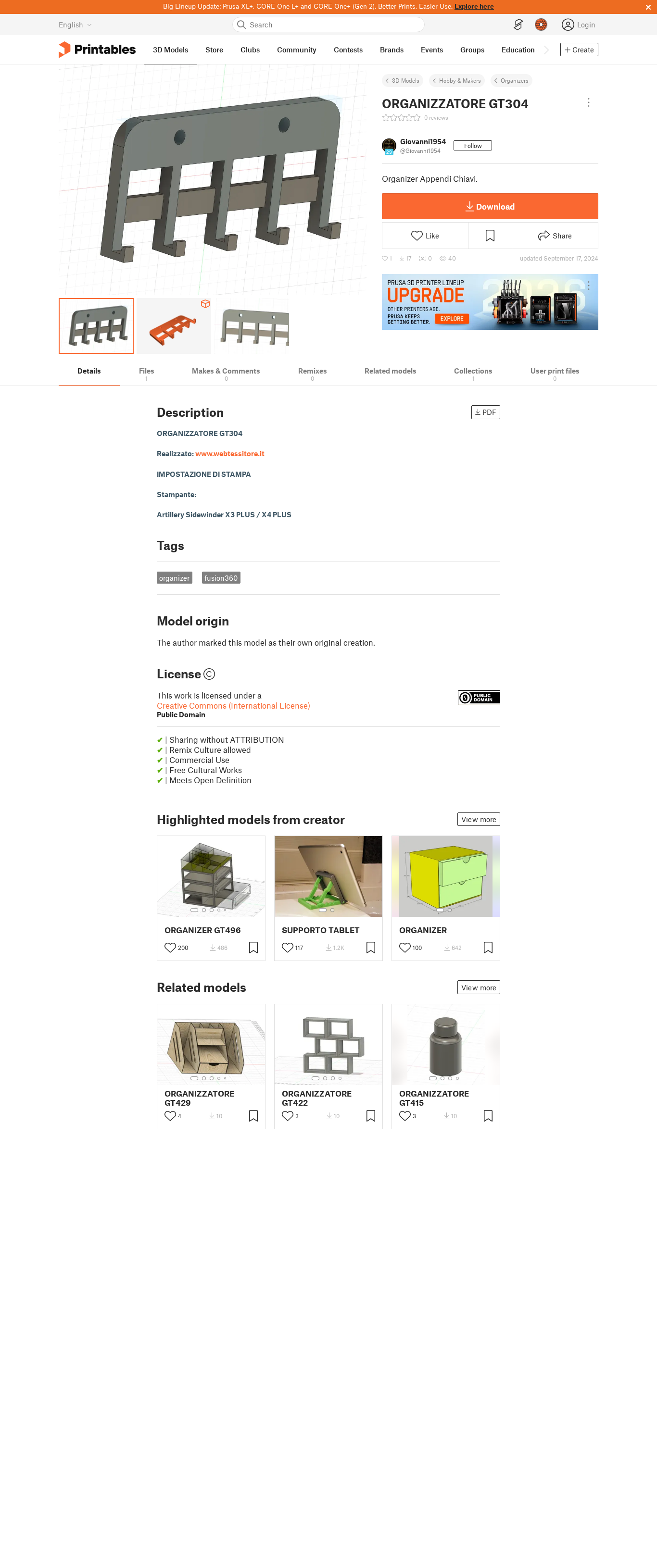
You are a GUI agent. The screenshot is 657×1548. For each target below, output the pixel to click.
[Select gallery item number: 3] (212, 910)
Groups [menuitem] (472, 49)
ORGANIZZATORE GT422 (317, 1098)
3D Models (405, 80)
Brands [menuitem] (392, 49)
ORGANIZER (423, 930)
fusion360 (221, 578)
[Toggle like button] (170, 947)
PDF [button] (489, 412)
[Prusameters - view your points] (541, 24)
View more (478, 819)
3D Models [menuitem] (170, 49)
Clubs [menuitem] (250, 49)
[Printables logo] (97, 49)
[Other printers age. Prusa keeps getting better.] (490, 302)
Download (495, 206)
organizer (174, 578)
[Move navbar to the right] (546, 49)
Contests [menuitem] (348, 49)
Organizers (515, 80)
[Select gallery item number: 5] (226, 910)
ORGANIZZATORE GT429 (199, 1098)
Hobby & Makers (460, 80)
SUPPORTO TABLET (321, 930)
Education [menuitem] (518, 49)
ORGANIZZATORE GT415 (434, 1098)
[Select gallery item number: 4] (219, 910)
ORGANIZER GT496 (202, 930)
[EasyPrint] (518, 24)
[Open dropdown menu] (588, 102)
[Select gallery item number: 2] (204, 910)
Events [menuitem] (432, 49)
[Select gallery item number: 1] (194, 910)
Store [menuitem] (214, 49)
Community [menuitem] (296, 49)
